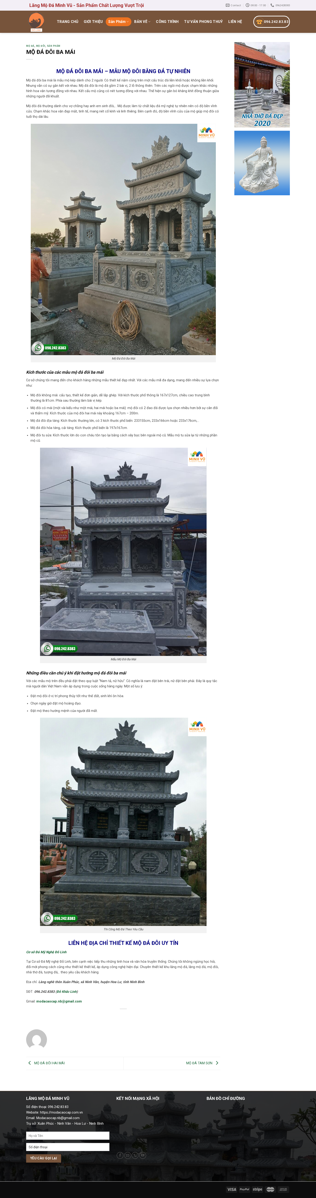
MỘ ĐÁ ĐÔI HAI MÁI (49, 1063)
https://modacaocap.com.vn (61, 1112)
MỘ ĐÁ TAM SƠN (199, 1063)
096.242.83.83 (276, 22)
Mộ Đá (30, 46)
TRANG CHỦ (67, 21)
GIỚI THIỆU (93, 21)
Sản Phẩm (117, 21)
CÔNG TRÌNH (167, 21)
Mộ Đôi (40, 46)
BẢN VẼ (140, 21)
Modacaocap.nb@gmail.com (58, 1118)
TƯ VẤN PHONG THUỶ (203, 21)
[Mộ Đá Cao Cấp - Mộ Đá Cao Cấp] (36, 21)
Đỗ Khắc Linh (67, 992)
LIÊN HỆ (235, 21)
